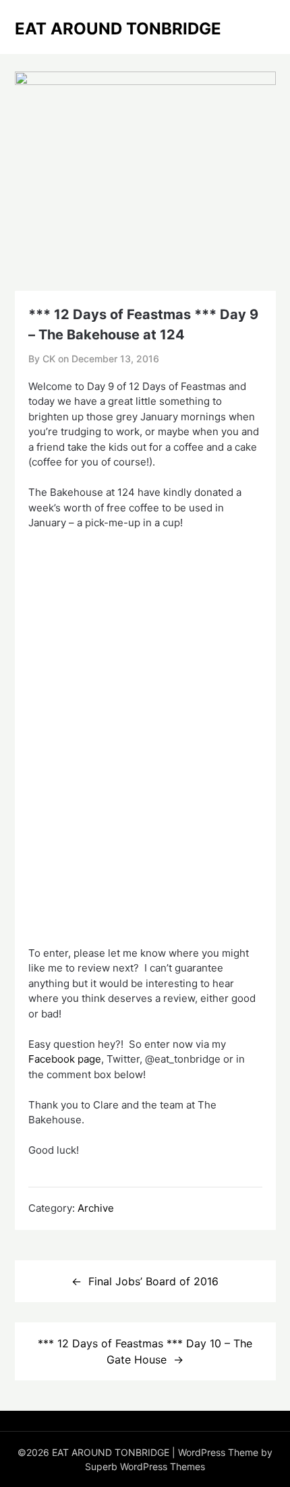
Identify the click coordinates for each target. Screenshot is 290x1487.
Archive (96, 1208)
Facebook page (64, 1059)
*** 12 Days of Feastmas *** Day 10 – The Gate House (145, 1351)
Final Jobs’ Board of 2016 (153, 1281)
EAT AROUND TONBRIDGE (118, 28)
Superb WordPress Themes (145, 1466)
